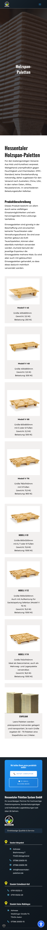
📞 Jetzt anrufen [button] (23, 774)
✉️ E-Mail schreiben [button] (23, 782)
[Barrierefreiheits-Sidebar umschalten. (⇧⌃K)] (41, 924)
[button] (40, 4)
